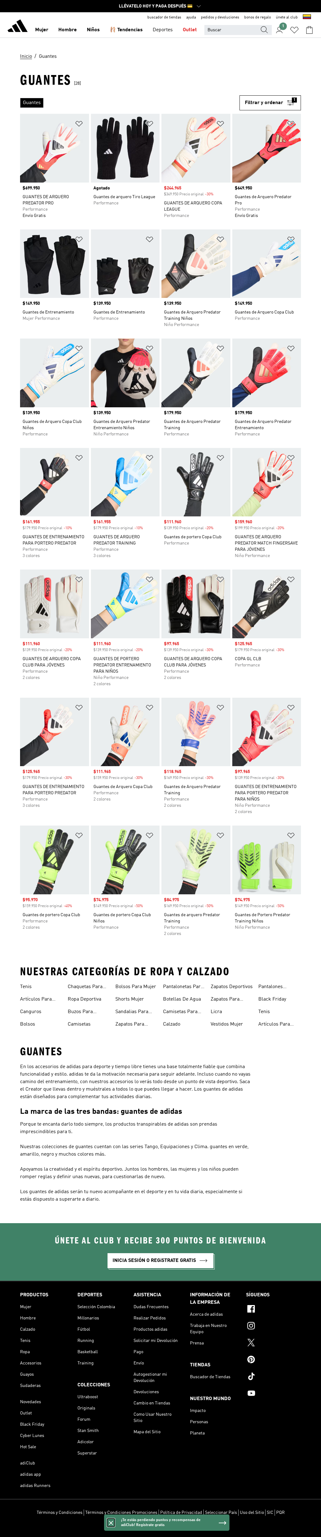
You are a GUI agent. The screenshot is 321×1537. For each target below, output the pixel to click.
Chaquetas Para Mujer (85, 987)
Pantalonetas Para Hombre (183, 987)
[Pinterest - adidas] (273, 1360)
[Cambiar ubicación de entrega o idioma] (306, 18)
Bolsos (27, 1024)
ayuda (191, 17)
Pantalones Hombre (270, 987)
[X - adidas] (273, 1343)
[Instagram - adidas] (273, 1326)
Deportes (163, 30)
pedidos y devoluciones (220, 17)
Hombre (67, 30)
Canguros (30, 1011)
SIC (270, 1512)
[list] (129, 103)
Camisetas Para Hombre (180, 1012)
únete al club (287, 17)
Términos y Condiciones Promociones (121, 1512)
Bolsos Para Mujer (135, 986)
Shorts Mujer (129, 999)
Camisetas (79, 1024)
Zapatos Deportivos (232, 986)
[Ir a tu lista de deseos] (294, 30)
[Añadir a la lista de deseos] (79, 125)
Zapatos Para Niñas (225, 1000)
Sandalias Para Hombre (131, 1012)
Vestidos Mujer (227, 1024)
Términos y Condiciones (59, 1512)
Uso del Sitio (252, 1512)
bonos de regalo (257, 17)
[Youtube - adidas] (273, 1394)
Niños (93, 30)
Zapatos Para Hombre (129, 1025)
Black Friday (272, 999)
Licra (216, 1011)
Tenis (26, 986)
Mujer (41, 30)
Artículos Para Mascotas (36, 1000)
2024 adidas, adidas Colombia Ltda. (160, 1529)
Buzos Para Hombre (80, 1012)
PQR (280, 1512)
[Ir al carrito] (309, 30)
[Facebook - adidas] (273, 1309)
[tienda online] (18, 26)
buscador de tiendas (164, 17)
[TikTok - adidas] (273, 1377)
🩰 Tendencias (126, 30)
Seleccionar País (221, 1512)
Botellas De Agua (182, 999)
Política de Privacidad (181, 1512)
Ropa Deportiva (84, 999)
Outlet (190, 30)
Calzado (171, 1024)
